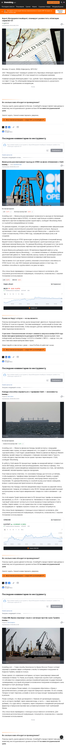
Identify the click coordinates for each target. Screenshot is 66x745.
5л (18, 294)
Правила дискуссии (7, 155)
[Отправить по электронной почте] (18, 127)
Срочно (28, 6)
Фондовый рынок (57, 6)
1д (4, 294)
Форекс (34, 6)
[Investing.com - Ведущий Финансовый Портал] (10, 2)
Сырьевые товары (45, 6)
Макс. (22, 294)
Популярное (20, 6)
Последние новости (8, 6)
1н (7, 294)
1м (10, 294)
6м (13, 294)
